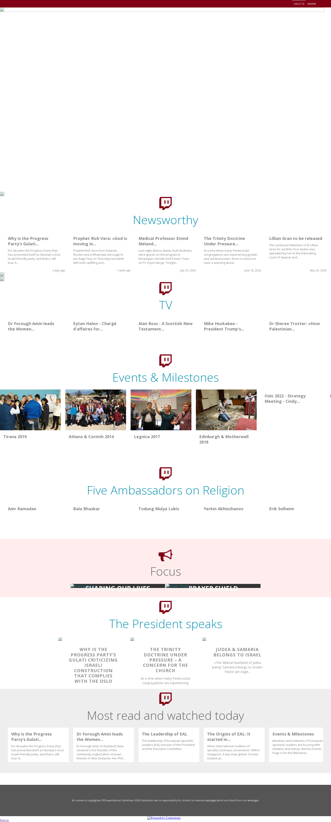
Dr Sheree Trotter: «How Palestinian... (294, 326)
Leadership (225, 19)
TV (165, 305)
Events (252, 19)
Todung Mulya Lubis (158, 508)
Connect (278, 19)
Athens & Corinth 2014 (91, 436)
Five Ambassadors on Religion (165, 490)
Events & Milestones (165, 377)
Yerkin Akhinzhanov (223, 508)
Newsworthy (165, 220)
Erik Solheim (281, 508)
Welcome (148, 19)
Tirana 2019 (15, 436)
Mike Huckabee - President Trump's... (224, 326)
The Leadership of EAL (164, 734)
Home (123, 19)
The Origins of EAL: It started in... (228, 736)
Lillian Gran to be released (295, 238)
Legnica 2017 (147, 436)
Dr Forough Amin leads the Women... (31, 326)
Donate (302, 19)
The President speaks (165, 623)
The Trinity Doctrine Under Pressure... (224, 241)
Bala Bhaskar (86, 508)
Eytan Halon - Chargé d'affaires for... (94, 326)
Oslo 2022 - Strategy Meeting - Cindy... (285, 398)
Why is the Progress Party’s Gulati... (28, 241)
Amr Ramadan (22, 508)
